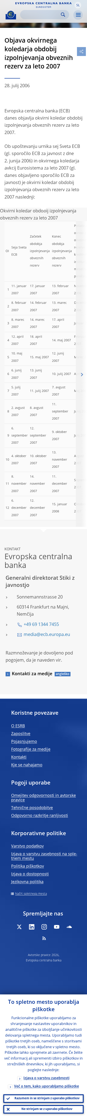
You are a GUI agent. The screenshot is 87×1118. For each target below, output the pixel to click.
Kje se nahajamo (26, 765)
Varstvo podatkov (27, 846)
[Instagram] (44, 926)
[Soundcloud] (69, 926)
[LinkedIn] (31, 926)
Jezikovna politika (27, 882)
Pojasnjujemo (24, 742)
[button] (78, 5)
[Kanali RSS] (44, 938)
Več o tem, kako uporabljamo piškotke (46, 1086)
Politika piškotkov (27, 866)
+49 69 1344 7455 (41, 625)
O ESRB (18, 726)
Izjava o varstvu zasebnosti (46, 1078)
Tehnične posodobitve (32, 808)
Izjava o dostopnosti (30, 874)
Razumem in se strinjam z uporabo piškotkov (46, 1098)
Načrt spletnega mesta (31, 893)
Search (63, 15)
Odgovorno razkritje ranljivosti (39, 816)
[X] (19, 926)
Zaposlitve (20, 734)
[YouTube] (56, 926)
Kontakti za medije (32, 674)
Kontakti (19, 757)
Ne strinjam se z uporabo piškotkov (46, 1109)
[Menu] (78, 15)
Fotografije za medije (30, 749)
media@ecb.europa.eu (47, 635)
